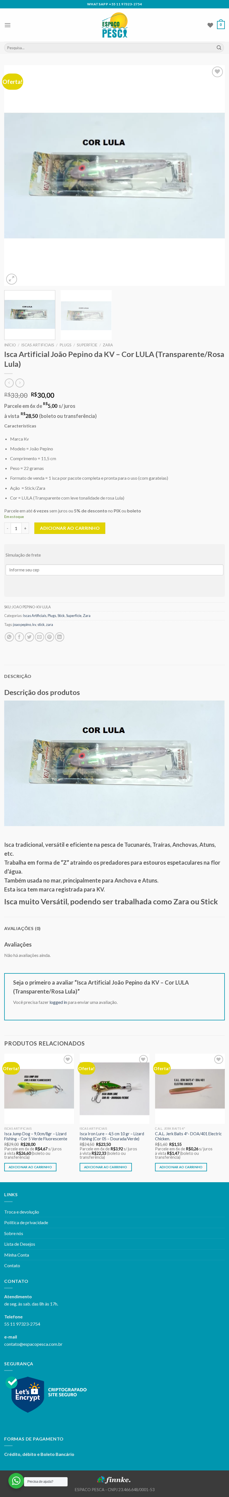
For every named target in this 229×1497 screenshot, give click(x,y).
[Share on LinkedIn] (59, 637)
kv (34, 624)
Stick (61, 615)
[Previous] (16, 175)
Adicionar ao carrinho (70, 528)
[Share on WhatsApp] (9, 637)
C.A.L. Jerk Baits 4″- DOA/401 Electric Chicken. (188, 1136)
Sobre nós (13, 1233)
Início (10, 345)
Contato (12, 1265)
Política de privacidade (26, 1222)
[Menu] (7, 25)
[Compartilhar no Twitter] (29, 637)
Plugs (65, 345)
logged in (58, 1002)
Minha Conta (16, 1254)
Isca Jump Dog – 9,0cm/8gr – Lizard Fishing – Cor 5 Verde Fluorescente (35, 1136)
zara (49, 624)
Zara (108, 345)
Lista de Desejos (19, 1244)
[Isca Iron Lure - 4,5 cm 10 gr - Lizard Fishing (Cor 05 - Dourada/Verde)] (114, 1089)
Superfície (87, 345)
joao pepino (22, 624)
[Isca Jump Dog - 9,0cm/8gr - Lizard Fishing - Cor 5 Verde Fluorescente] (39, 1089)
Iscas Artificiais (37, 345)
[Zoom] (11, 279)
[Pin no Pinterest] (49, 637)
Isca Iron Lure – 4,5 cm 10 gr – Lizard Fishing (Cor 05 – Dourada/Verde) (112, 1136)
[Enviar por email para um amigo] (39, 637)
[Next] (213, 175)
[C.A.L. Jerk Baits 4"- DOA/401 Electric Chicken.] (190, 1089)
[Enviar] (219, 48)
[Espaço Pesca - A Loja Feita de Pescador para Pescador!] (114, 25)
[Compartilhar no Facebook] (19, 637)
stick (41, 624)
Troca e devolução (21, 1211)
